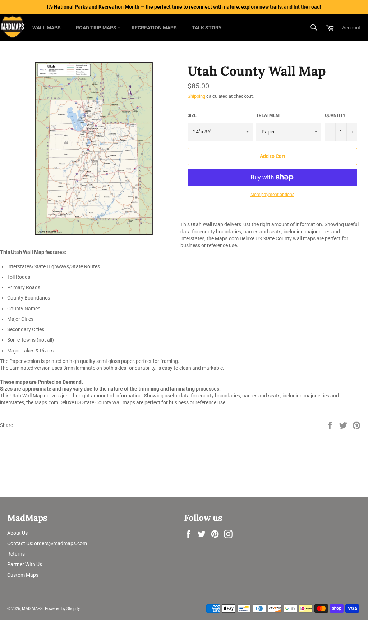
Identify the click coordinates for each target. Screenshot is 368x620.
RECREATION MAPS (155, 28)
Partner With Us (24, 564)
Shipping (196, 96)
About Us (17, 533)
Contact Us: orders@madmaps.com (47, 543)
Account (351, 28)
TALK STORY (207, 28)
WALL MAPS (47, 28)
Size (192, 115)
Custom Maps (22, 575)
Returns (16, 554)
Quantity (335, 115)
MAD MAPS (32, 608)
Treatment (268, 115)
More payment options (272, 194)
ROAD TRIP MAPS (97, 28)
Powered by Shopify (62, 608)
